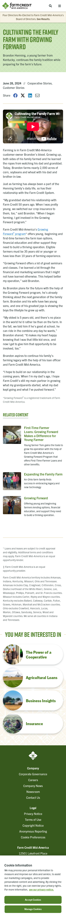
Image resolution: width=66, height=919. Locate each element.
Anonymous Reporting (33, 831)
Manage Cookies (33, 909)
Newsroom (33, 791)
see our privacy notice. (41, 889)
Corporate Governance (33, 774)
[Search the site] (50, 5)
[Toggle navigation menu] (59, 5)
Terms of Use (33, 819)
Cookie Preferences (33, 837)
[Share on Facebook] (15, 95)
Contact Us (33, 797)
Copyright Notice (33, 825)
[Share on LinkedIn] (30, 95)
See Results (43, 19)
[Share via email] (37, 95)
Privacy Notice (33, 813)
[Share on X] (23, 95)
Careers (33, 780)
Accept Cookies (33, 899)
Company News (33, 786)
